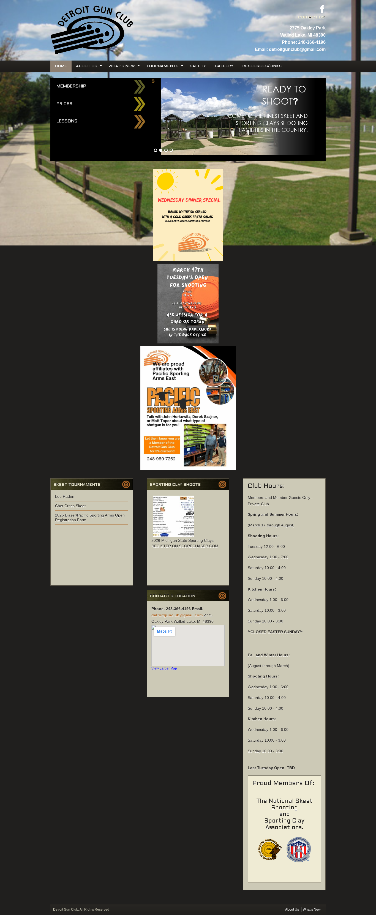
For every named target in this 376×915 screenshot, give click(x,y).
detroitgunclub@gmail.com (297, 49)
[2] (161, 150)
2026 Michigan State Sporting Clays (182, 540)
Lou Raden (64, 496)
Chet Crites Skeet (70, 506)
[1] (155, 150)
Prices (64, 104)
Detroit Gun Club (119, 16)
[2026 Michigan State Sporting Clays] (173, 537)
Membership (71, 86)
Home (61, 66)
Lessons (66, 121)
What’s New (119, 66)
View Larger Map (164, 668)
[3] (166, 150)
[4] (171, 150)
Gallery (224, 66)
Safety (198, 66)
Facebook (322, 9)
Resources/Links (262, 66)
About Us (84, 66)
